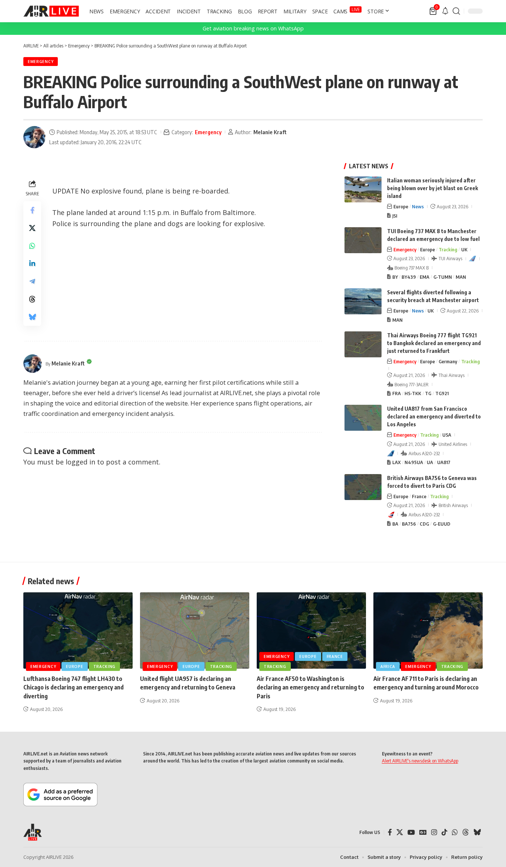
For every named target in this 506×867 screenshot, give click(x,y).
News (418, 206)
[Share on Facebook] (32, 210)
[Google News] (423, 832)
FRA (396, 393)
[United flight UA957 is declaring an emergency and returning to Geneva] (194, 630)
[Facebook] (390, 832)
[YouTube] (411, 832)
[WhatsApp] (455, 832)
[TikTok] (444, 832)
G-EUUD (441, 524)
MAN (461, 277)
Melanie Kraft (270, 132)
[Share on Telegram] (32, 281)
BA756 (409, 524)
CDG (424, 524)
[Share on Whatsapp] (32, 246)
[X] (400, 832)
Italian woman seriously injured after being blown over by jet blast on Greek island (432, 188)
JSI (394, 216)
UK (464, 249)
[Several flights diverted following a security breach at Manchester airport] (363, 301)
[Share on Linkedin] (32, 263)
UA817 (443, 462)
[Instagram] (434, 832)
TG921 (442, 393)
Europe (400, 206)
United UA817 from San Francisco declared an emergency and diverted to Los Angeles (434, 416)
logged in (80, 461)
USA (446, 435)
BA (395, 524)
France (419, 496)
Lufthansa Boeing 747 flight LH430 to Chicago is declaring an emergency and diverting (73, 687)
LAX (396, 462)
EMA (424, 277)
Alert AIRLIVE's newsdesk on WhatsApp (420, 761)
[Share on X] (32, 228)
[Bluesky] (477, 832)
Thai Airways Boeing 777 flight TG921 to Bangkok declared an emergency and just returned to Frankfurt (434, 343)
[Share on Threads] (32, 299)
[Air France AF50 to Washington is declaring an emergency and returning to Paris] (311, 630)
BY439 (409, 277)
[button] (456, 11)
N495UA (414, 462)
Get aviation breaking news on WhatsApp (253, 28)
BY (395, 277)
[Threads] (465, 832)
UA (430, 462)
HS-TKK (413, 393)
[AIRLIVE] (51, 11)
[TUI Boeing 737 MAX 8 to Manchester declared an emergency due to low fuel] (363, 240)
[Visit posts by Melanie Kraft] (34, 137)
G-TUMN (442, 277)
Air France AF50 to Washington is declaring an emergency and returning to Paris (310, 687)
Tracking (448, 249)
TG (428, 393)
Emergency (40, 61)
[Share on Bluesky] (32, 317)
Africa (387, 666)
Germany (448, 361)
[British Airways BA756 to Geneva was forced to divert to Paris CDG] (363, 487)
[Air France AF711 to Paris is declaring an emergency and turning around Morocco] (428, 630)
